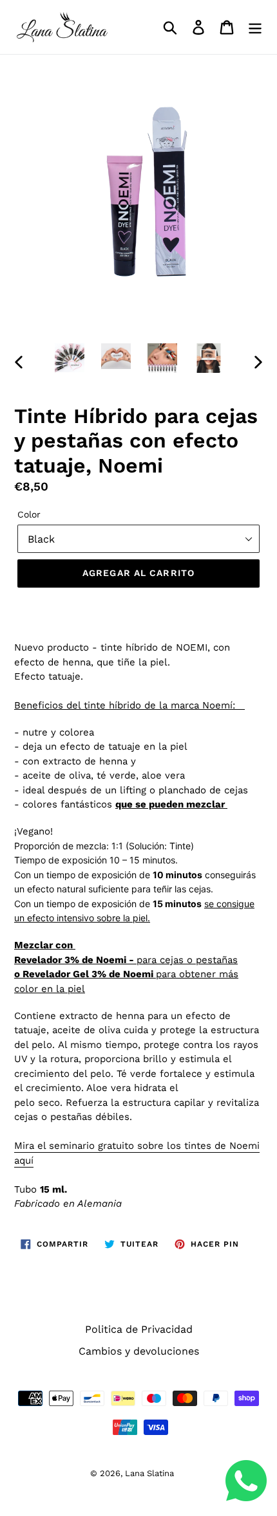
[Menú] (255, 27)
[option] (69, 358)
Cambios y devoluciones (139, 1351)
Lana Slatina (149, 1473)
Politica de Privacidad (139, 1329)
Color (29, 514)
